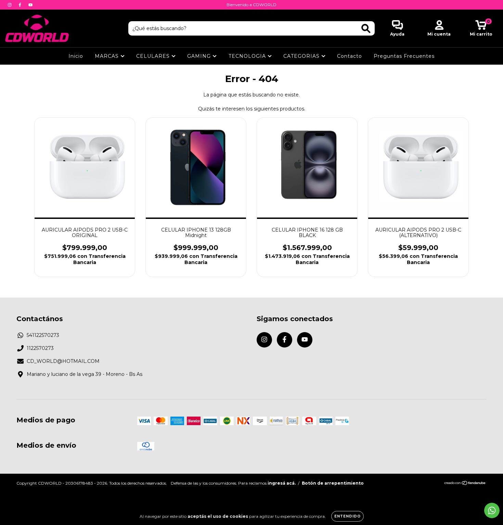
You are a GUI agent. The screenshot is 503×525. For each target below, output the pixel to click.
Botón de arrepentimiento (333, 483)
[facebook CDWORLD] (20, 5)
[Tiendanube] (465, 483)
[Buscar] (366, 29)
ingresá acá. (282, 483)
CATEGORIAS (302, 56)
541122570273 (43, 335)
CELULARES (153, 56)
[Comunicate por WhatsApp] (492, 510)
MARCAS (107, 56)
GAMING (199, 56)
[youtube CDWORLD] (30, 5)
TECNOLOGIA (248, 56)
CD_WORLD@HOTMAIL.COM (63, 361)
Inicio (75, 56)
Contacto (349, 56)
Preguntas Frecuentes (404, 56)
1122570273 (40, 348)
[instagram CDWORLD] (10, 5)
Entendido (347, 516)
